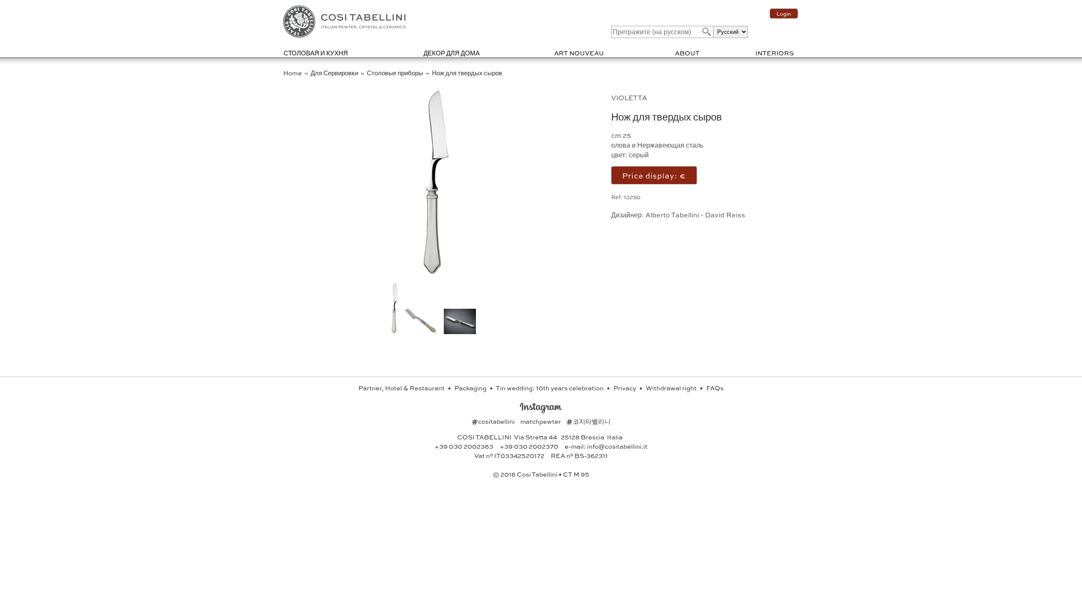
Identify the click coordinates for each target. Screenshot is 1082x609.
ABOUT (687, 53)
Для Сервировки (335, 72)
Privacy (625, 387)
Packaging (471, 387)
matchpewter (541, 421)
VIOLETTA (629, 97)
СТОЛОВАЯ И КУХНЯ (316, 53)
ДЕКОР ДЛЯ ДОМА (452, 53)
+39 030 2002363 (463, 446)
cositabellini (494, 421)
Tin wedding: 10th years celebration (550, 387)
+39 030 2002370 (529, 446)
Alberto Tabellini (672, 214)
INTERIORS (774, 53)
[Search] (706, 31)
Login (783, 13)
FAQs (715, 387)
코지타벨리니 (588, 421)
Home (293, 72)
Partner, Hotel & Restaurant (402, 387)
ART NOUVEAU (579, 53)
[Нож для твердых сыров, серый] (420, 331)
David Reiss (725, 214)
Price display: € (654, 175)
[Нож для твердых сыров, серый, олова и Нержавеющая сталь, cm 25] (432, 275)
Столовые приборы (395, 72)
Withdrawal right (672, 387)
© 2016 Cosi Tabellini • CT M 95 (541, 474)
